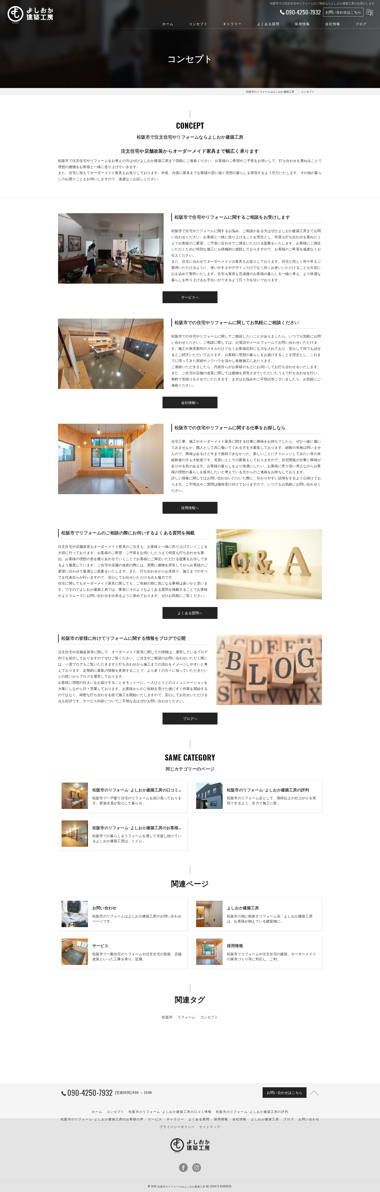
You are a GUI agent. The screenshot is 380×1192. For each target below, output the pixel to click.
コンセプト (209, 1016)
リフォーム (186, 1016)
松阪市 (167, 1016)
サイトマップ (209, 1126)
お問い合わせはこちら (343, 11)
